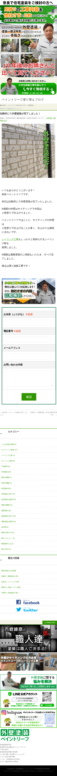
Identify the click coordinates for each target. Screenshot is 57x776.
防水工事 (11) (6, 549)
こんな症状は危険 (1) (8, 444)
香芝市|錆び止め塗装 (8, 571)
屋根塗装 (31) (6, 511)
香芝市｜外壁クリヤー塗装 (10, 587)
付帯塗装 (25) (6, 472)
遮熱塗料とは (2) (7, 544)
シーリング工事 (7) (8, 455)
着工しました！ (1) (8, 538)
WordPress (17, 771)
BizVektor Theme (29, 771)
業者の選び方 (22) (7, 532)
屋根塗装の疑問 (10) (8, 522)
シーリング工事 (10, 239)
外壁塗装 (49, 118)
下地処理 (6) (5, 466)
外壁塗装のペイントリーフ (25, 769)
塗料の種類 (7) (6, 477)
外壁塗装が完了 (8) (8, 494)
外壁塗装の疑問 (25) (8, 499)
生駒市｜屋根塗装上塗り (10, 576)
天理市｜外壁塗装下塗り (10, 593)
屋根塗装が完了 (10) (8, 516)
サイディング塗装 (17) (9, 450)
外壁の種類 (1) (6, 483)
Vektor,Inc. (41, 771)
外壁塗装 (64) (6, 488)
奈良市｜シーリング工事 (10, 582)
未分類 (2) (4, 527)
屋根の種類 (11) (7, 505)
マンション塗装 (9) (8, 461)
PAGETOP (51, 622)
